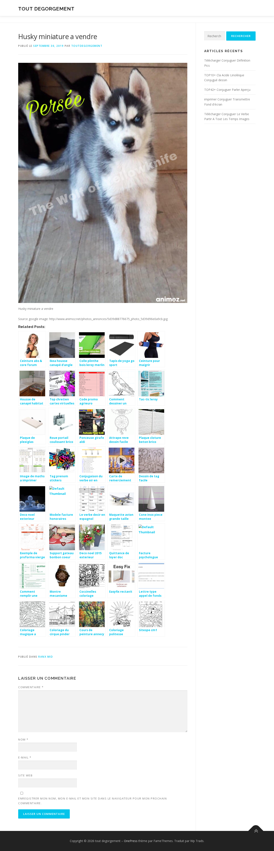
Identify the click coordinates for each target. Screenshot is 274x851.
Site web (25, 775)
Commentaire (31, 687)
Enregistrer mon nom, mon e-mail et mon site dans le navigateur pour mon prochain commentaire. (92, 801)
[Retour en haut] (256, 831)
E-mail (24, 757)
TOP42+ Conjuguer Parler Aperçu (227, 90)
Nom (23, 739)
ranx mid (45, 656)
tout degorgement (46, 9)
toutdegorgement (87, 46)
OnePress (130, 841)
